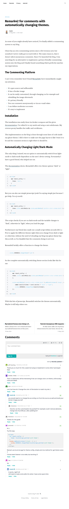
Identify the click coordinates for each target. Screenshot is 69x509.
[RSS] (40, 494)
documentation (11, 125)
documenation (14, 166)
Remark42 (36, 79)
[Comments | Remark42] (34, 408)
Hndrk (11, 31)
